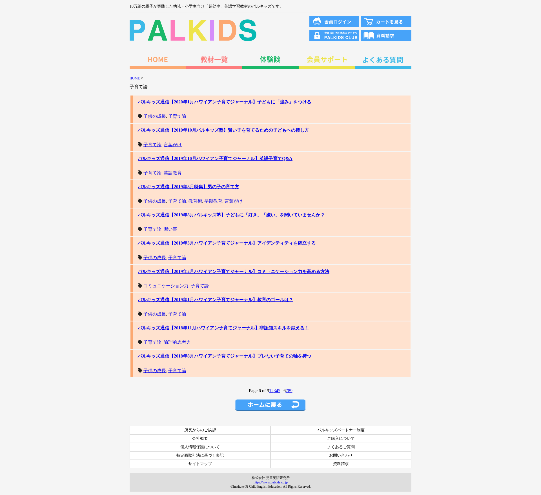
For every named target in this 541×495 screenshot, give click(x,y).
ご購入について (341, 438)
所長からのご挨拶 (200, 430)
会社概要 (200, 438)
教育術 (195, 201)
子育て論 (177, 116)
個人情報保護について (200, 447)
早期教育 (213, 201)
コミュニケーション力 (166, 285)
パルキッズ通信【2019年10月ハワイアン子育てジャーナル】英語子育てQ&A (215, 158)
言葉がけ (173, 144)
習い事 (170, 229)
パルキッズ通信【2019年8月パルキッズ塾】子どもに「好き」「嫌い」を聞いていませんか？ (231, 214)
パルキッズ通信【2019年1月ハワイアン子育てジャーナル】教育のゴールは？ (215, 299)
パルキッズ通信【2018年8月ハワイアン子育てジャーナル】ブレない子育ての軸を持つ (224, 356)
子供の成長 (154, 116)
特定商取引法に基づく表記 (200, 455)
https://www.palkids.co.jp (271, 482)
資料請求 (341, 464)
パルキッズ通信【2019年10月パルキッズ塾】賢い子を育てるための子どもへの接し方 (223, 130)
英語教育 (173, 172)
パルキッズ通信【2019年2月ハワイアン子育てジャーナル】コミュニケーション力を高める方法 (233, 271)
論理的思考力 (177, 342)
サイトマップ (200, 464)
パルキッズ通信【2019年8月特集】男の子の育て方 (188, 186)
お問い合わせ (341, 455)
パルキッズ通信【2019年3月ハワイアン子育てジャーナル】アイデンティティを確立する (227, 243)
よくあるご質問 (341, 447)
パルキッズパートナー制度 (341, 430)
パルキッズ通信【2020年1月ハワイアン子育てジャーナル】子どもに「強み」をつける (224, 101)
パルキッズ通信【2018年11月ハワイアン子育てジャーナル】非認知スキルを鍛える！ (223, 327)
